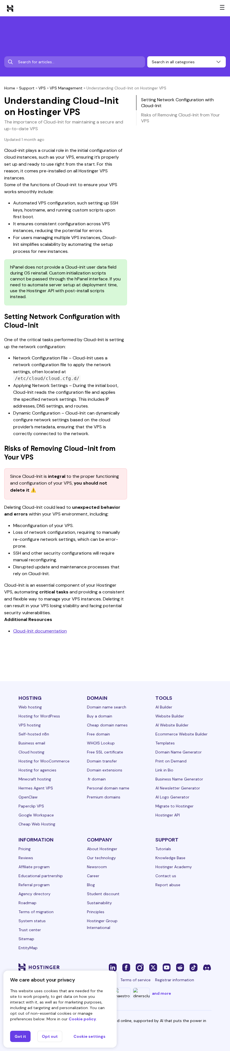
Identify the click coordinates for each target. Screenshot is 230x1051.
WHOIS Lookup (101, 743)
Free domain (98, 734)
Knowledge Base (170, 857)
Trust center (30, 929)
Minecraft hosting (35, 779)
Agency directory (34, 893)
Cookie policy (82, 1018)
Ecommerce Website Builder (181, 734)
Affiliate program (34, 866)
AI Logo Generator (172, 797)
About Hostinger (102, 848)
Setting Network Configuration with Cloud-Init (177, 103)
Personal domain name (108, 788)
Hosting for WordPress (39, 716)
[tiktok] (193, 967)
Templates (165, 743)
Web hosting (30, 707)
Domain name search (106, 707)
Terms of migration (36, 911)
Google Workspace (36, 815)
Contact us (165, 875)
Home (9, 88)
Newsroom (97, 866)
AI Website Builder (171, 725)
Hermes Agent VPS (36, 788)
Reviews (26, 857)
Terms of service (135, 979)
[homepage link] (10, 8)
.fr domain (96, 779)
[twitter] (153, 967)
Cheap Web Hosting (37, 824)
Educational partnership (41, 875)
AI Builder (163, 707)
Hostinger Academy (173, 866)
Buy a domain (99, 716)
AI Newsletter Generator (177, 788)
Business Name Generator (179, 779)
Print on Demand (171, 761)
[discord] (207, 967)
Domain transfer (102, 761)
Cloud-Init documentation (40, 631)
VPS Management (66, 88)
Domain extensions (104, 770)
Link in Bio (164, 770)
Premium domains (103, 797)
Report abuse (167, 884)
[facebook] (126, 967)
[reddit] (180, 967)
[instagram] (139, 967)
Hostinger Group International (102, 924)
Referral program (34, 884)
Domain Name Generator (178, 752)
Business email (32, 743)
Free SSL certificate (105, 752)
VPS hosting (30, 725)
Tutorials (163, 848)
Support (26, 88)
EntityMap (28, 947)
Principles (95, 911)
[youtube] (166, 967)
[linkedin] (112, 967)
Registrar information (174, 979)
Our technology (101, 857)
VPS (42, 88)
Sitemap (26, 938)
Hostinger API (167, 815)
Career (93, 875)
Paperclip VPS (31, 806)
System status (32, 920)
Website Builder (169, 716)
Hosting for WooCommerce (44, 761)
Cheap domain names (107, 725)
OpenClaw (28, 797)
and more (161, 993)
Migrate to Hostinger (174, 806)
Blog (91, 884)
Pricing (25, 848)
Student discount (103, 893)
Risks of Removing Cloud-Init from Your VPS (180, 118)
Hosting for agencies (37, 770)
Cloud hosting (31, 752)
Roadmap (27, 902)
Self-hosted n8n (34, 734)
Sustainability (99, 902)
